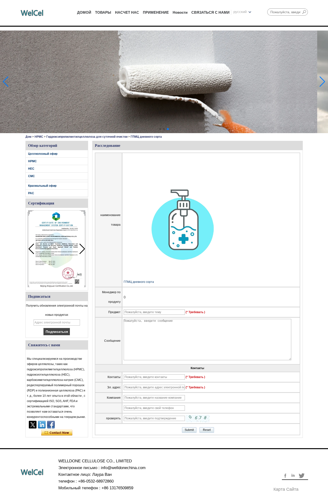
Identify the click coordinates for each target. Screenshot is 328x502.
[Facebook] (51, 424)
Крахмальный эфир (42, 185)
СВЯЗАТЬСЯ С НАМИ (210, 12)
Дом (28, 136)
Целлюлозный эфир (42, 153)
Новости (180, 12)
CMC (31, 176)
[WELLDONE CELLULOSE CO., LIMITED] (32, 12)
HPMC (39, 136)
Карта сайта (285, 489)
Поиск (304, 12)
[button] (160, 129)
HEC (31, 168)
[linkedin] (42, 424)
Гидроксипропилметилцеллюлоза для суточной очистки (87, 136)
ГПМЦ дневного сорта (139, 282)
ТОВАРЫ (103, 12)
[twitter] (32, 424)
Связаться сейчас (56, 433)
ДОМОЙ (84, 12)
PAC (31, 193)
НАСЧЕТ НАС (127, 12)
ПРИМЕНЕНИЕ (156, 12)
